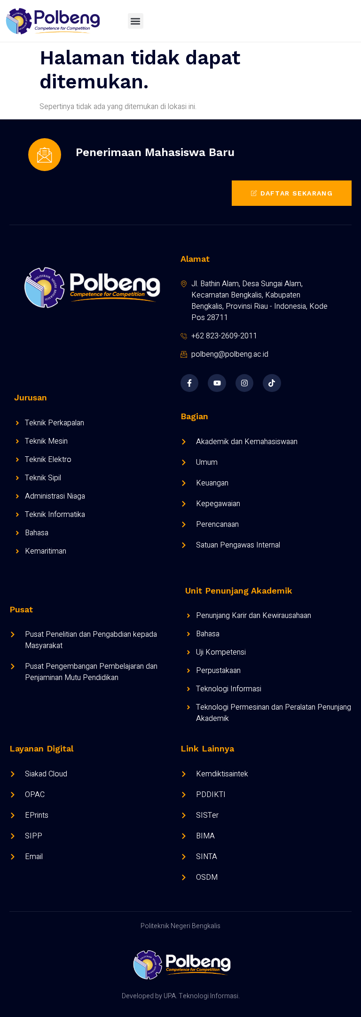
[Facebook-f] (189, 383)
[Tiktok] (272, 383)
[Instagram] (244, 383)
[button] (135, 21)
